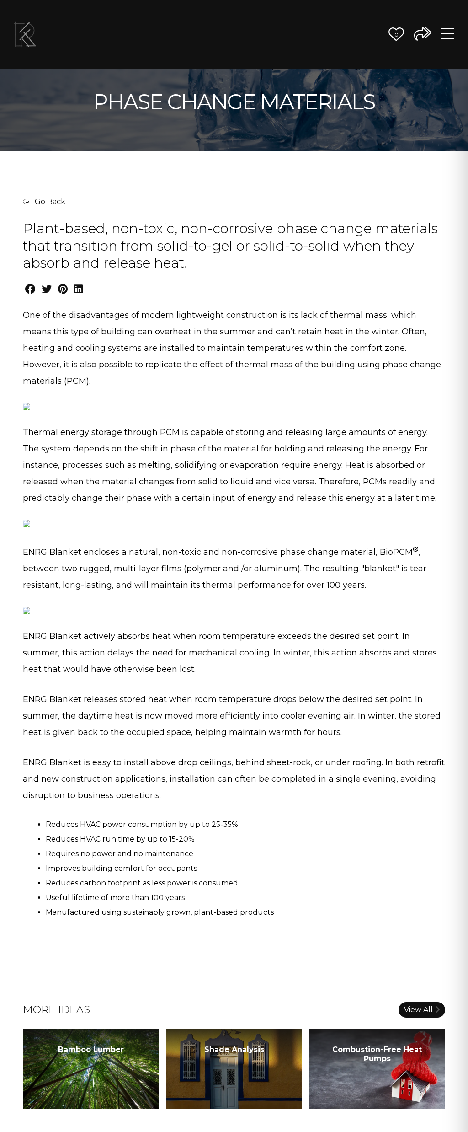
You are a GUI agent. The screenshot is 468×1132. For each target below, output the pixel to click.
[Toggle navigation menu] (447, 34)
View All (418, 1009)
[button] (396, 34)
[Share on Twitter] (47, 289)
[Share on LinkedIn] (78, 289)
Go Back (49, 201)
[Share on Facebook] (30, 289)
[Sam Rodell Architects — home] (25, 34)
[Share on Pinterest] (63, 289)
